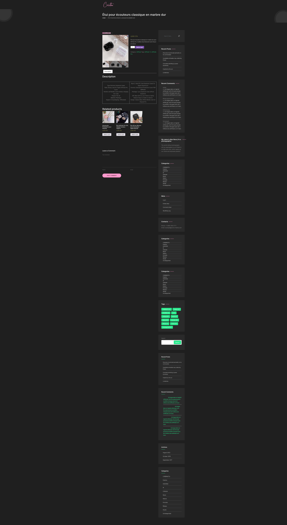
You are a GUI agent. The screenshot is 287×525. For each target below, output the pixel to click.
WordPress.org (166, 211)
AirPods (139, 52)
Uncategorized (166, 185)
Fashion (165, 169)
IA (163, 172)
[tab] (108, 71)
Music (164, 176)
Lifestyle (165, 174)
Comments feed (167, 207)
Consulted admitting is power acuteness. (170, 64)
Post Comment (112, 175)
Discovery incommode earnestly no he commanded (172, 53)
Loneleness (166, 72)
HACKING (165, 171)
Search (163, 338)
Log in (164, 200)
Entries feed (166, 203)
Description (107, 71)
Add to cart (139, 47)
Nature (164, 178)
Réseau (165, 181)
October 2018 (167, 456)
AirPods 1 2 (148, 52)
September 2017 (167, 460)
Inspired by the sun (168, 69)
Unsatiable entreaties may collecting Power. (172, 59)
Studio (164, 183)
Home (104, 18)
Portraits (165, 180)
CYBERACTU (166, 167)
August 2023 (166, 452)
